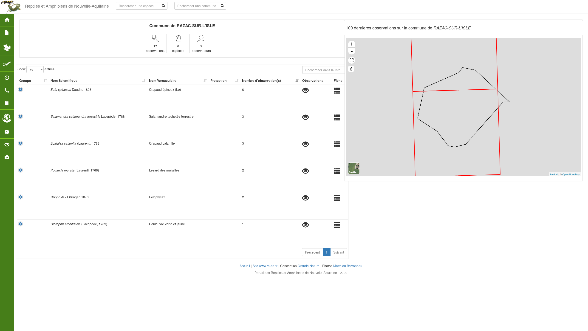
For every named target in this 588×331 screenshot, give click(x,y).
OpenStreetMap (571, 174)
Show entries (35, 68)
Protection (218, 80)
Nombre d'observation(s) (261, 80)
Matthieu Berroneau (347, 265)
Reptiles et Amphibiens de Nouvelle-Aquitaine (67, 6)
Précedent (312, 252)
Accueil (245, 265)
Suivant (338, 252)
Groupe (25, 80)
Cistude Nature (308, 265)
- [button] (351, 51)
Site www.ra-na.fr (265, 265)
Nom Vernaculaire (162, 80)
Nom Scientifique (64, 80)
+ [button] (351, 44)
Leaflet (554, 174)
